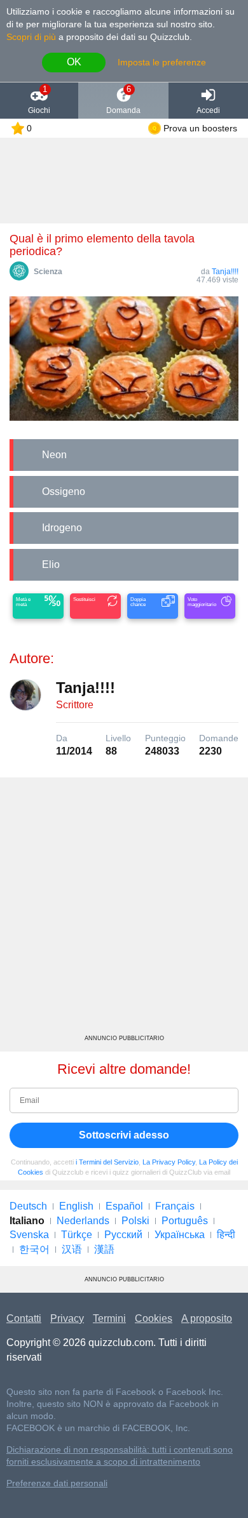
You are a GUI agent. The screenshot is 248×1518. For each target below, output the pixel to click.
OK (74, 61)
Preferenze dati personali (56, 1483)
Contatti (23, 1318)
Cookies (153, 1318)
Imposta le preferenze (162, 62)
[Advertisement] (124, 910)
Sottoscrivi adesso (124, 1135)
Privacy (67, 1318)
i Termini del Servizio (107, 1162)
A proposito (206, 1318)
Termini (109, 1318)
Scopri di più (31, 37)
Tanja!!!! (225, 271)
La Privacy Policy (168, 1162)
